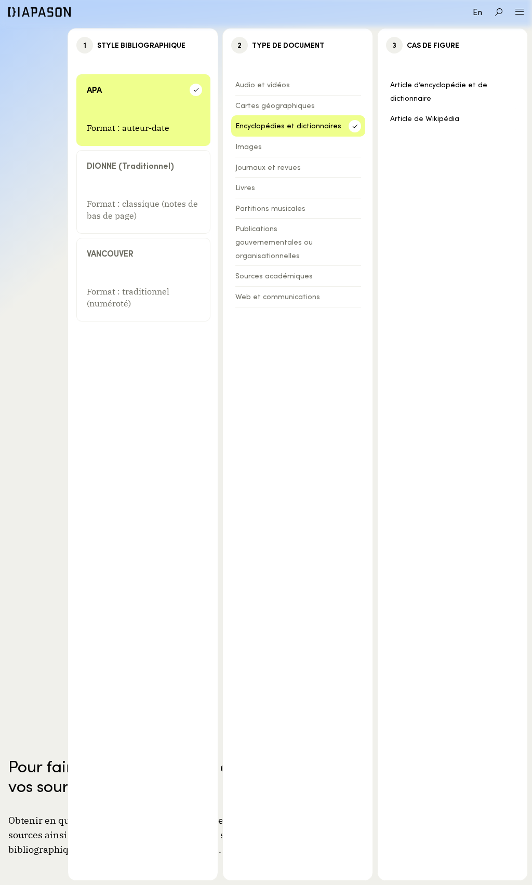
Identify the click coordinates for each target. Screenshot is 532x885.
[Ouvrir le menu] (519, 12)
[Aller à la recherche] (499, 12)
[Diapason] (39, 12)
